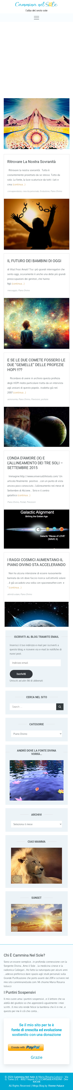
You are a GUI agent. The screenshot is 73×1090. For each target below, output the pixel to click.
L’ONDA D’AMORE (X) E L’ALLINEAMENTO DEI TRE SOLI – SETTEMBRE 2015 (35, 463)
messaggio (12, 290)
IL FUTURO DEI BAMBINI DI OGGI (34, 261)
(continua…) (19, 184)
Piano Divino (56, 191)
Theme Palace (56, 1085)
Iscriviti (21, 674)
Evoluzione (44, 191)
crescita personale (30, 191)
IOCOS (36, 1081)
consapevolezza (14, 191)
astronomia (12, 399)
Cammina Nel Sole (24, 1076)
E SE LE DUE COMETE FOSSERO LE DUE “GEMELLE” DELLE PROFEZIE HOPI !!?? (36, 365)
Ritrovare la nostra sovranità (31, 162)
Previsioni (35, 399)
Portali (23, 502)
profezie (44, 399)
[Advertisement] (36, 60)
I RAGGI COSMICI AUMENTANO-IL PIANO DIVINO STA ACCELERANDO (36, 562)
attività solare (13, 594)
